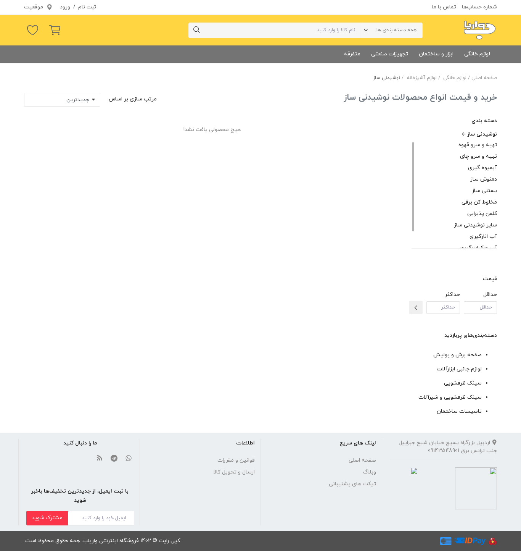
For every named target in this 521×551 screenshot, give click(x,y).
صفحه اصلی (484, 77)
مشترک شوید (47, 518)
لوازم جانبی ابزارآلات (459, 369)
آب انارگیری (483, 236)
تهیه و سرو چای (478, 156)
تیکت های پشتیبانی (352, 484)
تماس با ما (444, 7)
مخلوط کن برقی (479, 202)
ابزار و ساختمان (436, 54)
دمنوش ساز (483, 179)
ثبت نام (87, 7)
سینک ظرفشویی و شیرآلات (450, 397)
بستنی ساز (484, 190)
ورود (65, 7)
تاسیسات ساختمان (459, 411)
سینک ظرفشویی (463, 383)
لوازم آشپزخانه (422, 77)
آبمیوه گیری (482, 167)
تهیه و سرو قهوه (477, 145)
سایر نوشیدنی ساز (475, 225)
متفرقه (352, 54)
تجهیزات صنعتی (389, 54)
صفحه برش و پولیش (457, 355)
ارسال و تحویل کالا (234, 472)
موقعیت (34, 7)
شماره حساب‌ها (479, 7)
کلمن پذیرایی (482, 213)
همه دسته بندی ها (396, 30)
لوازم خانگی (477, 54)
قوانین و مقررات (236, 460)
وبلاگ (369, 472)
